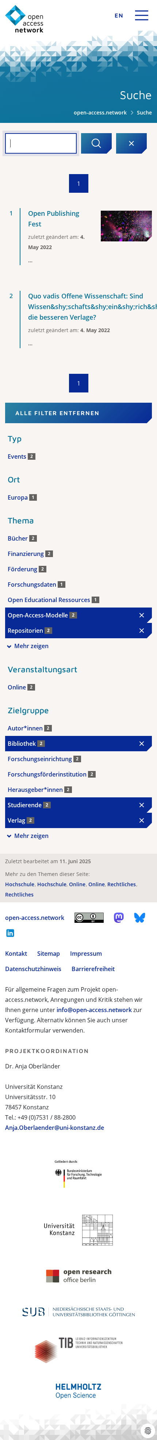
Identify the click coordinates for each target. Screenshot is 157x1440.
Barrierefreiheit (93, 969)
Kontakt (16, 954)
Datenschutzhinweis (33, 969)
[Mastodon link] (118, 917)
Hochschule (20, 884)
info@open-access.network (94, 1010)
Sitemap (48, 954)
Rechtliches (122, 884)
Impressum (86, 954)
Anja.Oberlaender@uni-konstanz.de (54, 1128)
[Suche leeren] (131, 143)
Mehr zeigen (31, 646)
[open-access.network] (24, 19)
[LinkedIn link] (10, 933)
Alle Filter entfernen (57, 413)
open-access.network (100, 112)
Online (78, 884)
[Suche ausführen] (96, 143)
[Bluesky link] (139, 917)
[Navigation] (141, 15)
